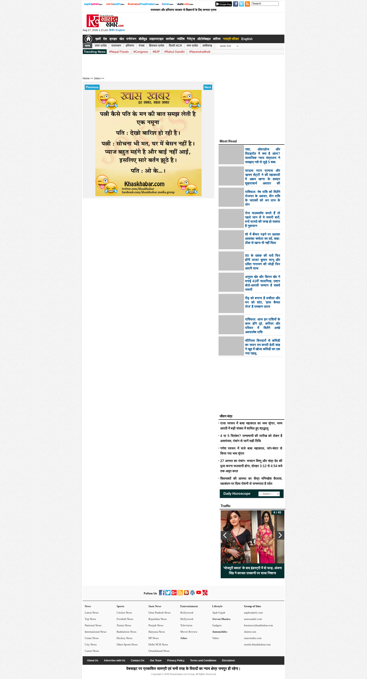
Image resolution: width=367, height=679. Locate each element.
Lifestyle (217, 606)
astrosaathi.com (253, 619)
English (120, 30)
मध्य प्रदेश (192, 45)
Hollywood (186, 619)
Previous (92, 87)
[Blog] (186, 594)
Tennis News (124, 625)
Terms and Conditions (203, 660)
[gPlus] (174, 594)
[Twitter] (168, 594)
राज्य (87, 45)
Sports (120, 606)
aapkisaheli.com (253, 612)
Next (208, 87)
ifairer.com (250, 631)
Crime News (92, 638)
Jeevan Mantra (221, 619)
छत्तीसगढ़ (207, 45)
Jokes (183, 638)
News (88, 606)
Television (186, 625)
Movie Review (188, 631)
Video (215, 638)
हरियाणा (130, 45)
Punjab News (155, 625)
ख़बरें (98, 39)
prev (225, 535)
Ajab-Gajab (218, 612)
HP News (153, 638)
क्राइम (113, 39)
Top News (90, 619)
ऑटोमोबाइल (204, 39)
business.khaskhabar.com (258, 625)
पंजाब (141, 45)
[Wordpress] (192, 594)
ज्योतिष (181, 39)
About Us (92, 660)
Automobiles (219, 631)
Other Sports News (127, 644)
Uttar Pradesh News (159, 612)
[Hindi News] (105, 26)
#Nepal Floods (119, 51)
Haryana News (156, 631)
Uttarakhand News (158, 650)
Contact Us (137, 660)
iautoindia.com (252, 638)
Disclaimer (228, 660)
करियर (217, 39)
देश (105, 39)
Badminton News (126, 631)
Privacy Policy (176, 660)
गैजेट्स (191, 39)
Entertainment (189, 606)
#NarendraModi (199, 51)
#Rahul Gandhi (174, 51)
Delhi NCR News (158, 644)
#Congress (140, 51)
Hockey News (124, 638)
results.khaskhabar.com (257, 644)
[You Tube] (198, 594)
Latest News (92, 612)
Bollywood (186, 612)
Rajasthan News (157, 619)
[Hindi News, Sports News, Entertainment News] (88, 39)
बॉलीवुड (143, 39)
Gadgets (217, 625)
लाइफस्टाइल (156, 39)
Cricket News (124, 612)
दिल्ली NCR (175, 45)
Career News (92, 650)
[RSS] (180, 594)
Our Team (156, 660)
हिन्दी (111, 30)
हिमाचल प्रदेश (156, 45)
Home (86, 78)
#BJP (156, 51)
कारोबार (170, 39)
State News (154, 606)
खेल (121, 39)
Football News (125, 619)
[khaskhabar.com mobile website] (204, 594)
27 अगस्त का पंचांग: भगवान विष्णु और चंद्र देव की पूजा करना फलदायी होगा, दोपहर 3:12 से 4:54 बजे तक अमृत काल (251, 466)
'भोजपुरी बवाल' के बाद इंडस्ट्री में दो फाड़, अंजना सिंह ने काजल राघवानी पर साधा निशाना (252, 570)
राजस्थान (116, 45)
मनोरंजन (131, 39)
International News (95, 631)
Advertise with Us (114, 660)
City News (91, 644)
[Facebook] (161, 594)
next (279, 535)
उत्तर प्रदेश (101, 45)
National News (93, 625)
